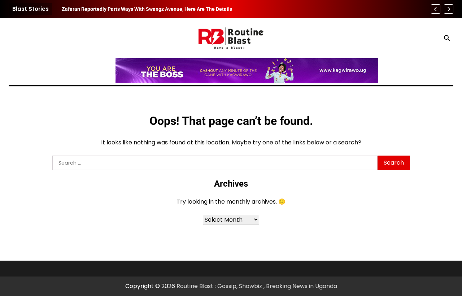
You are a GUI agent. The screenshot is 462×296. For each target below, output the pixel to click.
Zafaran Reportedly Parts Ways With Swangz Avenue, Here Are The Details (147, 9)
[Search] (446, 37)
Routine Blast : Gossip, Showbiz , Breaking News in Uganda (256, 286)
